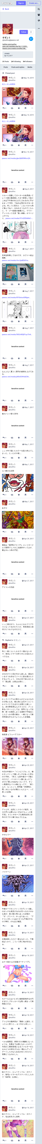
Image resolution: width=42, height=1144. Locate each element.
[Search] (39, 9)
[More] (32, 108)
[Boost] (12, 108)
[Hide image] (4, 89)
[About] (39, 28)
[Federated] (39, 20)
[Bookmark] (25, 108)
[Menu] (31, 32)
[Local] (39, 15)
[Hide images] (4, 739)
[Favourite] (18, 108)
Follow (23, 32)
